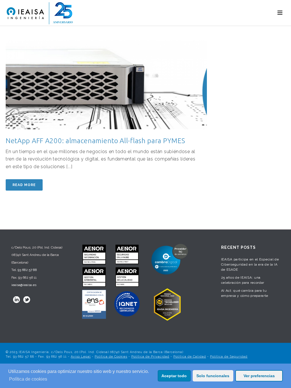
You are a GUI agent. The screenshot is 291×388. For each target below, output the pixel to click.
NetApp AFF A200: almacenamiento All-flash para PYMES (95, 141)
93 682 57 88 (27, 270)
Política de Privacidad (150, 356)
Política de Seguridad (229, 356)
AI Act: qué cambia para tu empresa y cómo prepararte (245, 293)
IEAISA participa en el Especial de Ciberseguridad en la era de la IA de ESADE (250, 264)
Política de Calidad (189, 356)
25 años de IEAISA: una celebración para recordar (243, 280)
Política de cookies (28, 379)
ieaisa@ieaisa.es (23, 285)
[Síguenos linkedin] (16, 299)
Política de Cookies (111, 356)
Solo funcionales (212, 376)
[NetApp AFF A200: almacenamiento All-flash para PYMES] (106, 84)
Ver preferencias (259, 376)
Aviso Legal (81, 356)
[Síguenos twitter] (26, 299)
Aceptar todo (174, 376)
